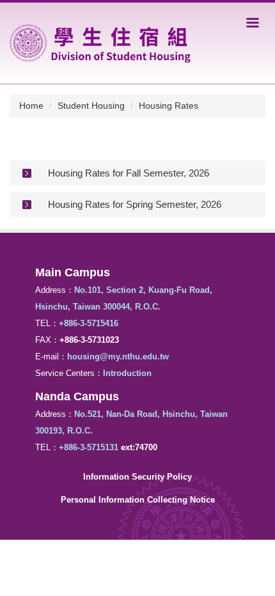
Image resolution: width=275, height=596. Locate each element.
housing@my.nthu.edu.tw (118, 356)
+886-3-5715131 (88, 447)
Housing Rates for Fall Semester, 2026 (128, 173)
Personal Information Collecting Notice (138, 500)
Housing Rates (168, 105)
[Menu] (252, 22)
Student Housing (91, 105)
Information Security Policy (137, 477)
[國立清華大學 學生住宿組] (100, 41)
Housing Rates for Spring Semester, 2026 (134, 204)
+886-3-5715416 (88, 323)
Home (31, 105)
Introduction (127, 373)
